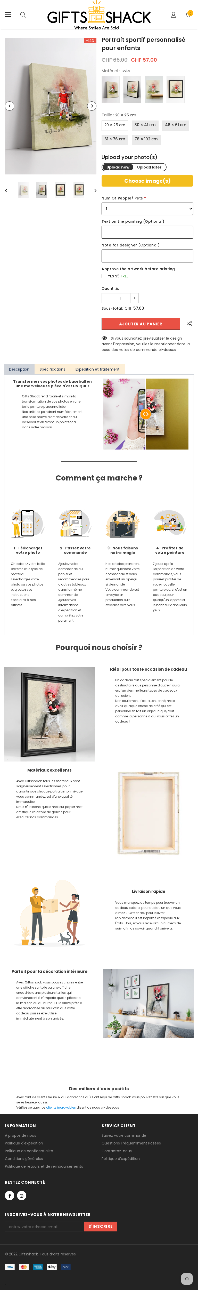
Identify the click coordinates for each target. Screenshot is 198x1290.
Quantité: (110, 288)
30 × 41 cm (145, 124)
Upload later (149, 167)
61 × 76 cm (114, 139)
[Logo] (99, 14)
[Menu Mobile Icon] (8, 15)
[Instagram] (21, 1195)
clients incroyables (61, 1107)
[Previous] (9, 106)
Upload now (117, 167)
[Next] (91, 106)
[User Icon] (173, 15)
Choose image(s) (147, 181)
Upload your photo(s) (130, 157)
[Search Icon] (23, 14)
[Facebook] (9, 1195)
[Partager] (188, 324)
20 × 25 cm (114, 124)
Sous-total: (112, 308)
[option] (50, 106)
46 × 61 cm (175, 124)
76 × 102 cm (146, 139)
